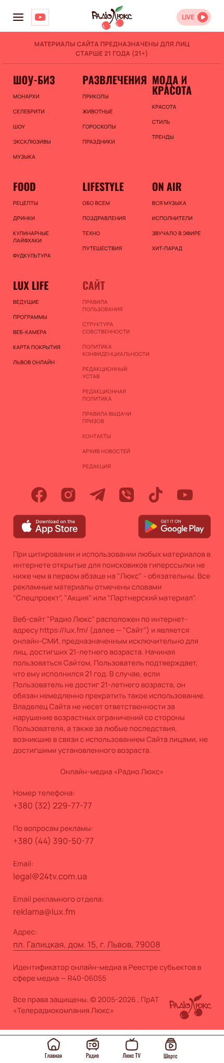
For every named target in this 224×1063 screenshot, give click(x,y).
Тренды (163, 136)
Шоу (19, 126)
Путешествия (102, 248)
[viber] (126, 494)
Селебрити (29, 111)
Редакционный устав (104, 372)
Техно (91, 233)
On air (167, 186)
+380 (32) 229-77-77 (52, 805)
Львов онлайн (34, 362)
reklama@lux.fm (44, 911)
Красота (164, 106)
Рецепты (25, 203)
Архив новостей (106, 451)
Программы (30, 317)
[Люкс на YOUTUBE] (40, 17)
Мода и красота (172, 84)
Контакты (96, 436)
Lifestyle (102, 186)
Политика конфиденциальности (111, 350)
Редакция (96, 466)
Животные (97, 111)
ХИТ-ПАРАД (167, 248)
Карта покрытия (36, 347)
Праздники (98, 141)
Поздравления (104, 218)
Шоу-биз (34, 79)
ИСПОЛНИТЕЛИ (172, 218)
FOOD (24, 186)
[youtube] (185, 494)
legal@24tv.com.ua (50, 876)
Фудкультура (32, 255)
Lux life (30, 285)
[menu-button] (18, 17)
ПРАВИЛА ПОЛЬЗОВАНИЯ (102, 305)
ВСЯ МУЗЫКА (169, 203)
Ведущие (26, 301)
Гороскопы (99, 126)
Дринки (24, 218)
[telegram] (97, 494)
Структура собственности (106, 328)
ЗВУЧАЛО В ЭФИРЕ (176, 233)
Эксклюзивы (32, 141)
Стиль (161, 121)
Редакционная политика (104, 395)
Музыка (24, 156)
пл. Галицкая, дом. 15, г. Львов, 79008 (86, 944)
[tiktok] (155, 494)
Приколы (95, 96)
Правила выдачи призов (106, 417)
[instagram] (68, 494)
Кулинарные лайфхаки (31, 236)
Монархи (26, 96)
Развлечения (111, 79)
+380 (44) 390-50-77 (53, 841)
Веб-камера (29, 332)
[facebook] (39, 494)
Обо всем (96, 203)
